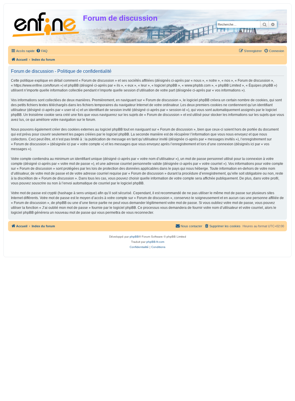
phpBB (134, 236)
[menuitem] (42, 50)
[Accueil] (46, 23)
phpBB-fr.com (155, 241)
